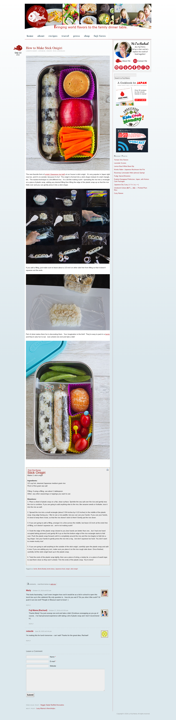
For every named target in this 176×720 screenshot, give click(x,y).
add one (53, 584)
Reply (28, 605)
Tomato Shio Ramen (121, 160)
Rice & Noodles (59, 51)
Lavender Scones (120, 163)
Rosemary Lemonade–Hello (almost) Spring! (129, 173)
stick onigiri (74, 569)
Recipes (53, 36)
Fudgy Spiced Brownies (122, 176)
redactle (29, 631)
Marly (28, 590)
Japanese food (60, 569)
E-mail (53, 661)
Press (76, 36)
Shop (87, 36)
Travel (65, 36)
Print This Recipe (34, 470)
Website (53, 666)
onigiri (68, 569)
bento (107, 334)
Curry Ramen (118, 193)
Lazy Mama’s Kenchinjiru (45, 708)
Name (53, 657)
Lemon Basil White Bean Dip (124, 166)
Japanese (41, 51)
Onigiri (49, 51)
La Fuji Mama (88, 17)
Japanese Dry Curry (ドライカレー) (126, 185)
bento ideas (51, 569)
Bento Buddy (32, 51)
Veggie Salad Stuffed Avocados (52, 705)
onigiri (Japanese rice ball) (55, 174)
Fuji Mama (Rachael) (38, 610)
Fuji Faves (100, 36)
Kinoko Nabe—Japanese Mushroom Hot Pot (129, 169)
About (41, 36)
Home (30, 36)
